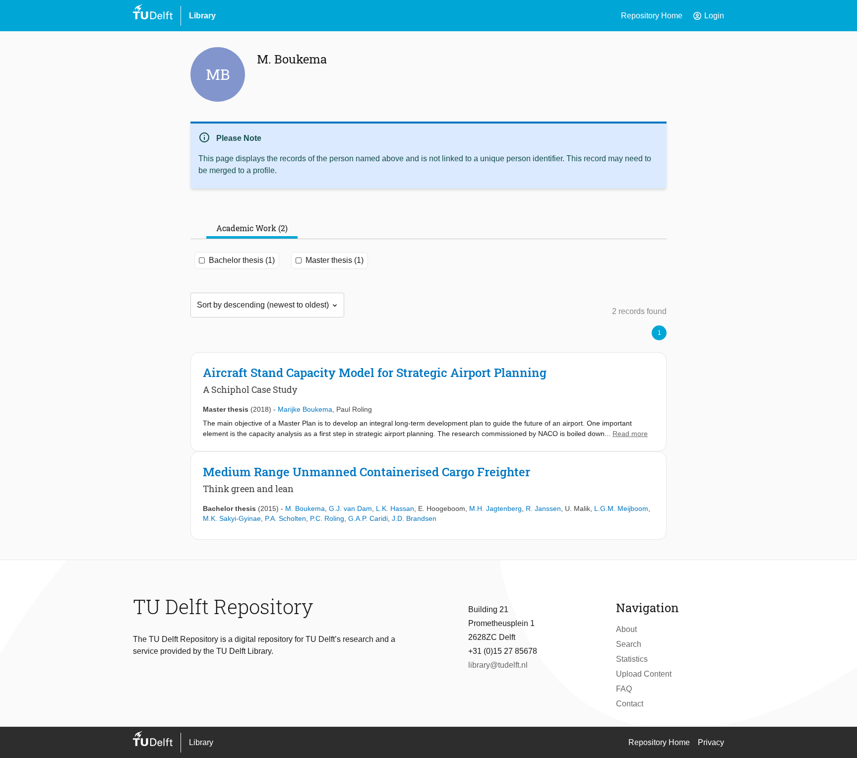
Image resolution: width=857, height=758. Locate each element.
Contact (629, 703)
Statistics (632, 659)
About (626, 629)
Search (628, 644)
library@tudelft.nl (498, 665)
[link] (428, 401)
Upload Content (644, 674)
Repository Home (651, 15)
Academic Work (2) (252, 228)
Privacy (711, 742)
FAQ (624, 689)
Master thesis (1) (335, 260)
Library (202, 15)
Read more (630, 434)
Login (708, 16)
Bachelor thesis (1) (242, 260)
